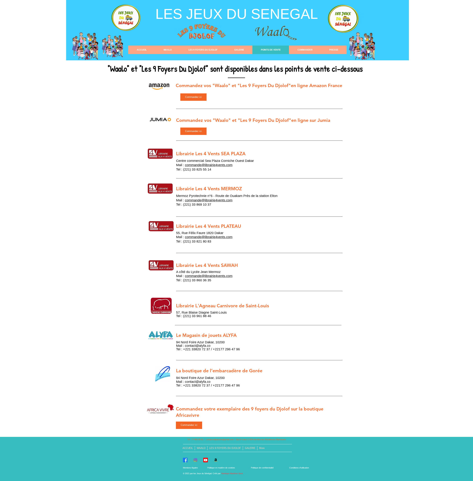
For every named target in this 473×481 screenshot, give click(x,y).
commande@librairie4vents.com (208, 165)
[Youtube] (205, 460)
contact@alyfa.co (197, 346)
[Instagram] (195, 460)
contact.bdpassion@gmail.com (220, 439)
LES (170, 14)
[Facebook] (185, 460)
